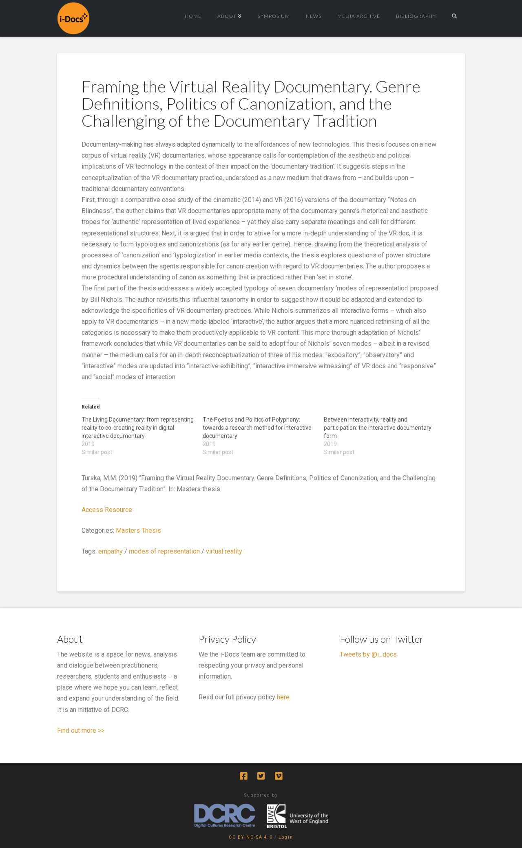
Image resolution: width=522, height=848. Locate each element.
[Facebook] (243, 776)
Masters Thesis (138, 530)
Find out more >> (80, 730)
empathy (110, 551)
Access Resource (107, 510)
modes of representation (164, 551)
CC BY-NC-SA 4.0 (251, 837)
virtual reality (224, 551)
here (283, 697)
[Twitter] (261, 776)
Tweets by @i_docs (368, 654)
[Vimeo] (278, 776)
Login (286, 837)
